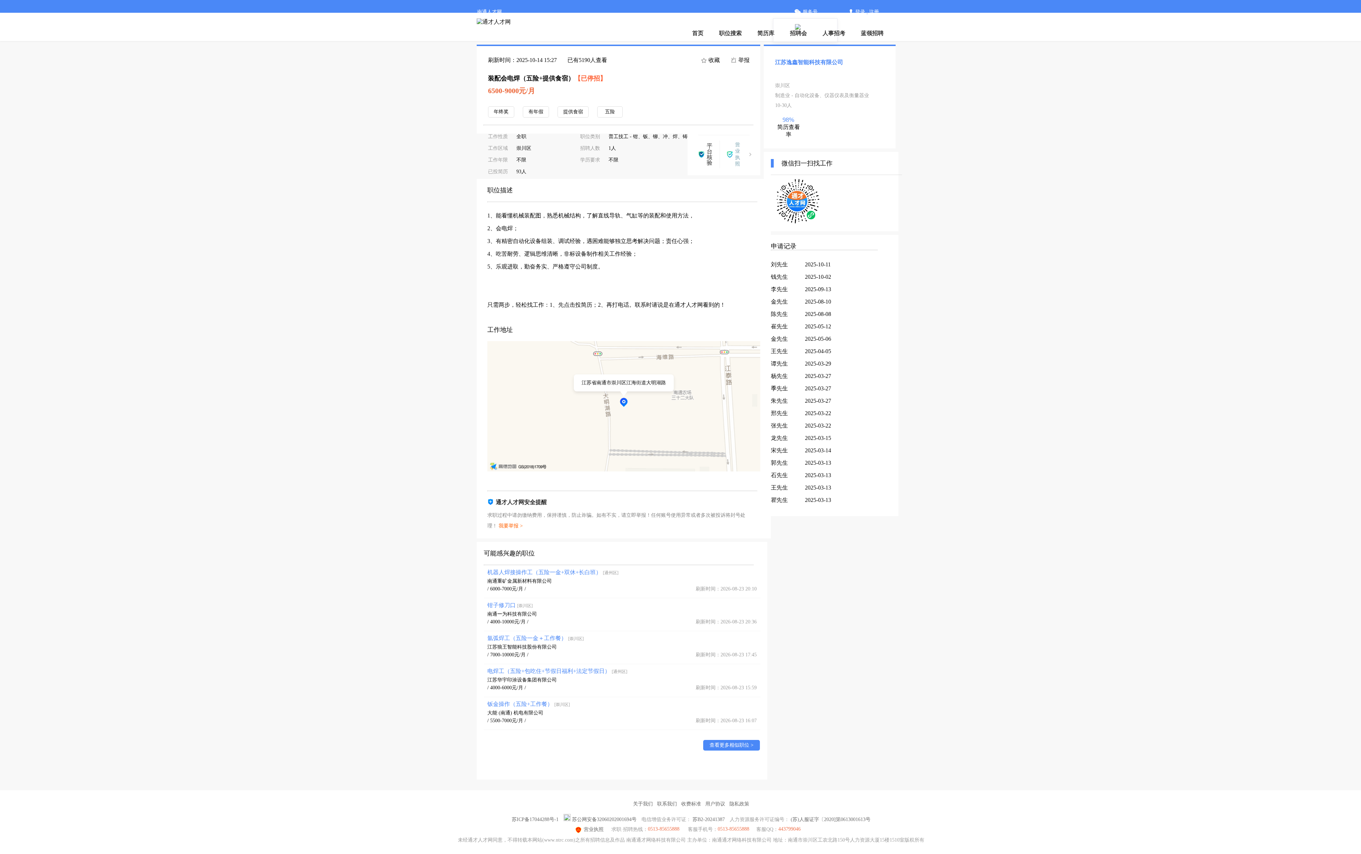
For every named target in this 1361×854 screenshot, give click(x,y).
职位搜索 (730, 33)
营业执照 (594, 829)
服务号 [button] (810, 12)
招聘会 (798, 33)
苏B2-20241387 (709, 819)
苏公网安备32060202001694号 (604, 819)
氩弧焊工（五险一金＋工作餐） (535, 638)
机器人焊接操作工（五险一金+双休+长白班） (552, 572)
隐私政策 (739, 804)
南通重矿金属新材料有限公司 (519, 581)
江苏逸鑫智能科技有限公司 (809, 62)
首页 (698, 33)
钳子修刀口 (510, 605)
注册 (874, 12)
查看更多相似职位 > (732, 745)
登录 (860, 12)
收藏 (713, 60)
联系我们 (667, 804)
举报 (743, 60)
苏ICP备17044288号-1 (535, 819)
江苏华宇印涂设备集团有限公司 (522, 680)
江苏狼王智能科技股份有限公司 (522, 647)
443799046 (789, 829)
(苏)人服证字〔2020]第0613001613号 (830, 819)
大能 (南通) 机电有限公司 (515, 713)
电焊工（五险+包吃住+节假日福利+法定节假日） (557, 671)
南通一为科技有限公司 (512, 614)
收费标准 (691, 804)
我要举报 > (511, 525)
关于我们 (643, 804)
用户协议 (715, 804)
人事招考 (834, 33)
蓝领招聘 (872, 33)
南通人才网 (489, 12)
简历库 (765, 33)
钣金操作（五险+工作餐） (528, 704)
